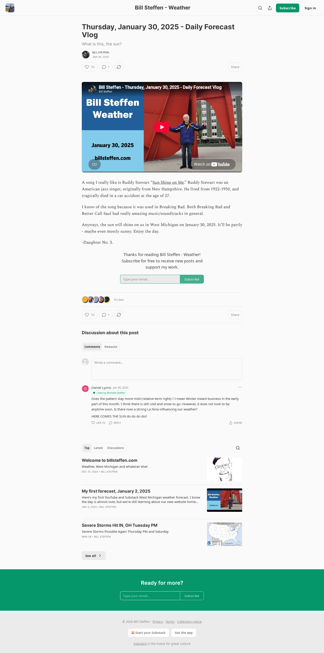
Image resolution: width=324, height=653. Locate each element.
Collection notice (189, 622)
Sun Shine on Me (168, 182)
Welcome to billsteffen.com (109, 460)
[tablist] (101, 346)
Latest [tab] (98, 448)
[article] (162, 469)
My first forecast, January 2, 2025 (116, 491)
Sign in (310, 8)
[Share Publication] (269, 8)
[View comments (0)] (125, 477)
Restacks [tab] (110, 347)
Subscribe (287, 8)
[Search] (260, 8)
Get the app (184, 633)
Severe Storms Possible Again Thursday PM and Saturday (125, 531)
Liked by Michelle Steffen (111, 392)
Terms (170, 622)
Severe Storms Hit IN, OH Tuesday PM (119, 525)
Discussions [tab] (115, 448)
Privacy (158, 622)
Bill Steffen (100, 52)
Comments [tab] (92, 347)
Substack (140, 644)
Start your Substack (150, 633)
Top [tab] (86, 448)
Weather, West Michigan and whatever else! (115, 466)
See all (90, 555)
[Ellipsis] (240, 387)
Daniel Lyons (101, 387)
